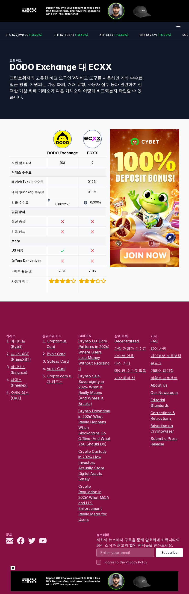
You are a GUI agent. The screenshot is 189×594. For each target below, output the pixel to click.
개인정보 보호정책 (166, 355)
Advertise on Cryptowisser (162, 428)
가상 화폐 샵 (124, 378)
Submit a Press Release (164, 441)
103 (62, 163)
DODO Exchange (62, 153)
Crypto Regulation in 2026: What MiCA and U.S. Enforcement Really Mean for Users (93, 503)
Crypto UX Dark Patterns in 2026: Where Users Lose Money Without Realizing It (93, 355)
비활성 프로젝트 (164, 378)
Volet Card (56, 368)
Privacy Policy (136, 562)
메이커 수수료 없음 (130, 370)
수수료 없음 (124, 355)
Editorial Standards (160, 403)
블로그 (156, 363)
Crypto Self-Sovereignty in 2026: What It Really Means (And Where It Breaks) (91, 390)
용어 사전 (158, 348)
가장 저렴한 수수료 (130, 348)
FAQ (154, 341)
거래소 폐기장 (162, 370)
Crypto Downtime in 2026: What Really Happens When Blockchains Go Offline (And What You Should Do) (94, 427)
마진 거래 (122, 363)
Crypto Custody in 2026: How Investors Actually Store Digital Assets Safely (92, 465)
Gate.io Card (58, 361)
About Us (159, 385)
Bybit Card (56, 354)
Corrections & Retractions (163, 415)
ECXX (92, 153)
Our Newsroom (164, 392)
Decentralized (126, 341)
